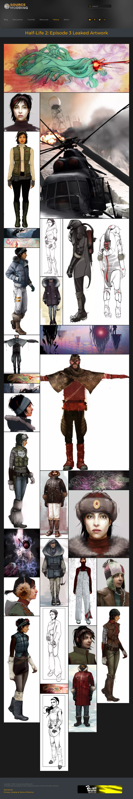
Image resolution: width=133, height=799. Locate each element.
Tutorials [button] (31, 20)
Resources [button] (44, 20)
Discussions (18, 20)
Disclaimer (8, 790)
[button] (66, 69)
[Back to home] (16, 6)
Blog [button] (6, 20)
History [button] (56, 20)
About (66, 20)
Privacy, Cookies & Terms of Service (19, 792)
